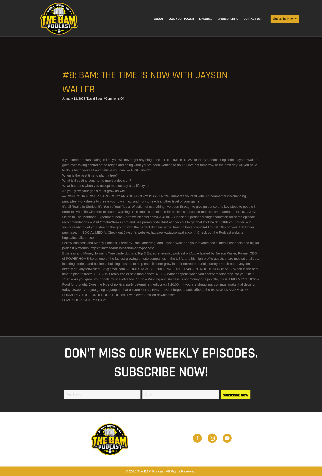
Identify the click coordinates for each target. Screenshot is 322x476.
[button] (296, 19)
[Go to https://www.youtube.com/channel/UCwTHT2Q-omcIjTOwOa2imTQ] (227, 439)
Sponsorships (228, 18)
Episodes (205, 18)
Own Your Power (181, 18)
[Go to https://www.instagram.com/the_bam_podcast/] (212, 439)
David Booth (95, 98)
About (158, 18)
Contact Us (252, 18)
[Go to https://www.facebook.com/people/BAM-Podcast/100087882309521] (197, 439)
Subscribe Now (283, 18)
